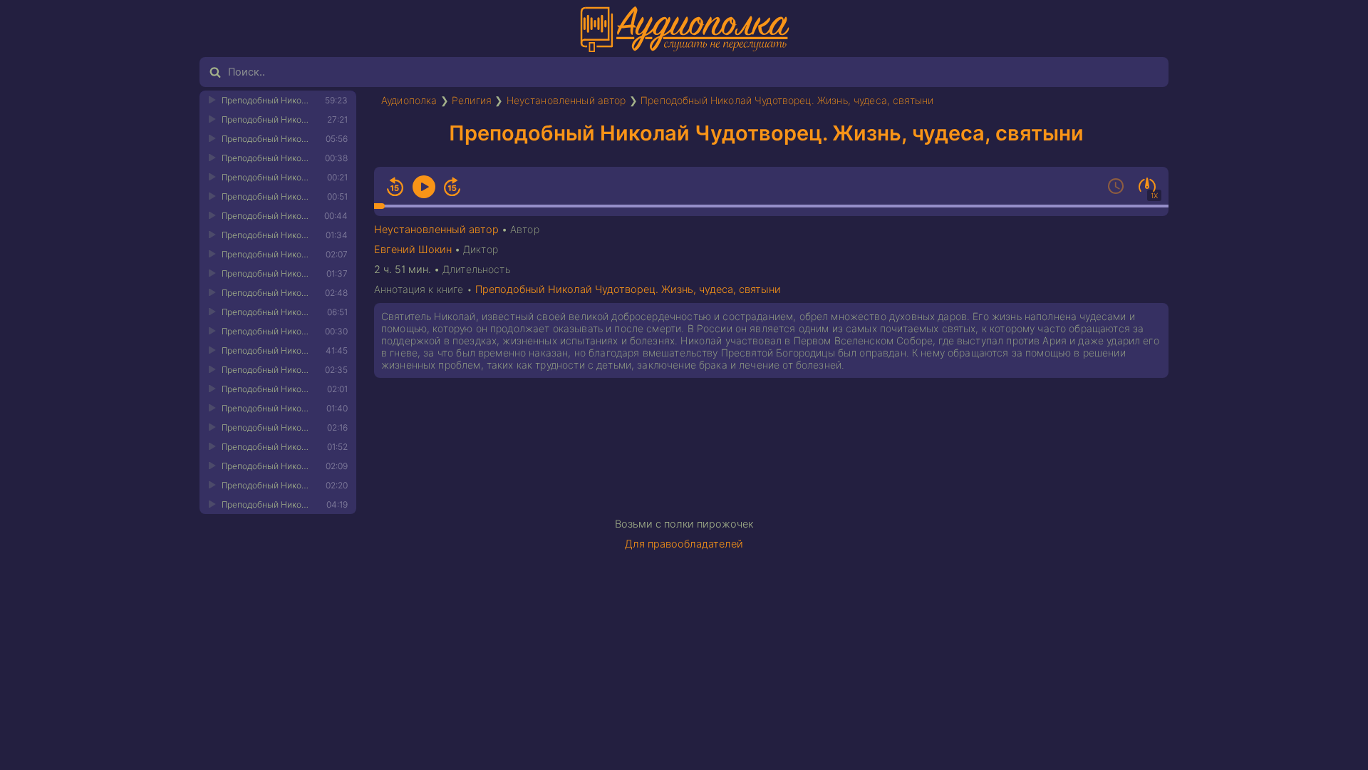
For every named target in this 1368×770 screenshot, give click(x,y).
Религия (472, 100)
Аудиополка (409, 100)
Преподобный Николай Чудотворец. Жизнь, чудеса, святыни (787, 100)
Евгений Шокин (413, 249)
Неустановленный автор (566, 100)
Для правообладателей (684, 544)
